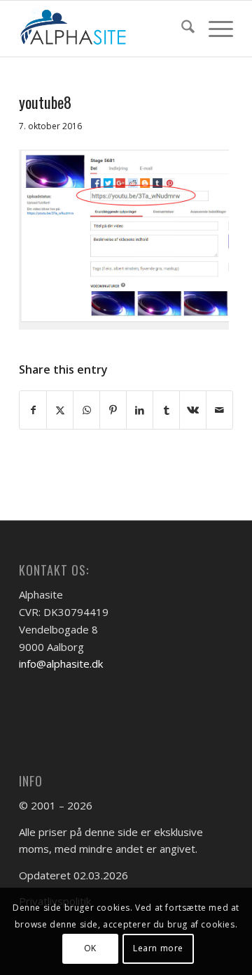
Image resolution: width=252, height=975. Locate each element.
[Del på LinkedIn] (140, 410)
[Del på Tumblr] (166, 410)
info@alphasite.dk (61, 663)
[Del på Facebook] (33, 410)
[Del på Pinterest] (113, 410)
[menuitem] (181, 29)
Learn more (158, 948)
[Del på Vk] (193, 410)
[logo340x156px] (104, 29)
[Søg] (181, 29)
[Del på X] (60, 410)
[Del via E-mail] (219, 410)
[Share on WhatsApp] (86, 410)
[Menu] (214, 29)
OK (90, 948)
